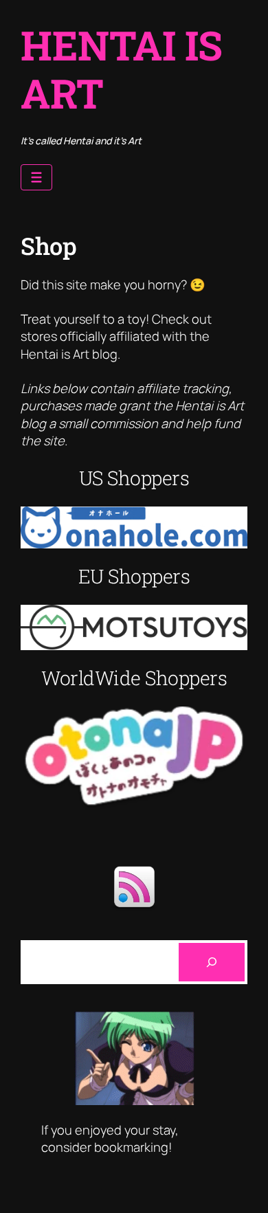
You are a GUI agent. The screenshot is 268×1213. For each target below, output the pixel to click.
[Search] (212, 962)
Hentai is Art (122, 69)
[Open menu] (36, 177)
